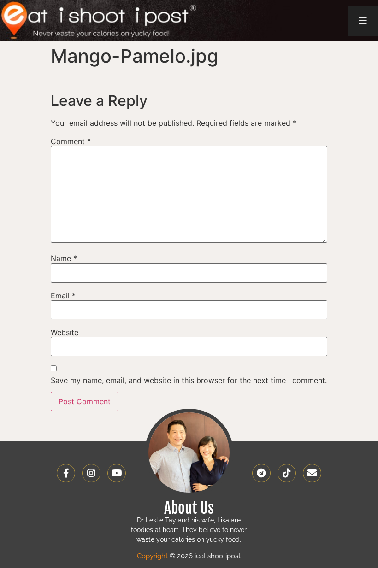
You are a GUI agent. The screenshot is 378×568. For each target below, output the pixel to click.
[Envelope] (312, 473)
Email (63, 295)
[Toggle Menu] (363, 21)
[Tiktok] (287, 473)
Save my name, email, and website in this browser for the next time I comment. (189, 380)
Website (64, 332)
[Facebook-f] (66, 473)
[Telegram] (261, 473)
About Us (189, 508)
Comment (71, 141)
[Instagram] (91, 473)
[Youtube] (116, 473)
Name (64, 258)
